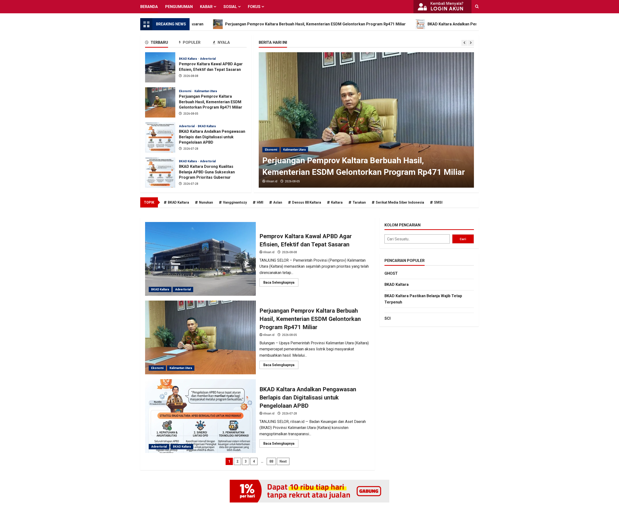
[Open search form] (477, 7)
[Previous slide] (464, 43)
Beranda (149, 6)
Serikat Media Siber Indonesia (400, 202)
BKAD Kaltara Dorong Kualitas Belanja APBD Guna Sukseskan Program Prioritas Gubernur (160, 172)
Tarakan (359, 202)
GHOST (391, 273)
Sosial (230, 6)
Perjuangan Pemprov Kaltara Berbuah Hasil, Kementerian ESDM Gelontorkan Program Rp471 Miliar (285, 24)
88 (271, 461)
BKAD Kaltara (188, 58)
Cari (463, 239)
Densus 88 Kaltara (306, 202)
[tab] (162, 43)
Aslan (277, 202)
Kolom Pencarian (402, 225)
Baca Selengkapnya (280, 283)
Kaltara (337, 202)
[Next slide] (471, 43)
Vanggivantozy (235, 202)
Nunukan (206, 202)
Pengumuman (179, 6)
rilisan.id (271, 181)
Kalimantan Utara (294, 149)
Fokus (254, 6)
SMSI (438, 202)
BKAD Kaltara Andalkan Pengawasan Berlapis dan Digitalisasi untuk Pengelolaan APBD (475, 24)
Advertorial (208, 58)
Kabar (206, 6)
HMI (260, 202)
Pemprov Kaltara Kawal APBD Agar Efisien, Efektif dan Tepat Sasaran (160, 67)
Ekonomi (271, 149)
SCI (387, 318)
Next (283, 461)
